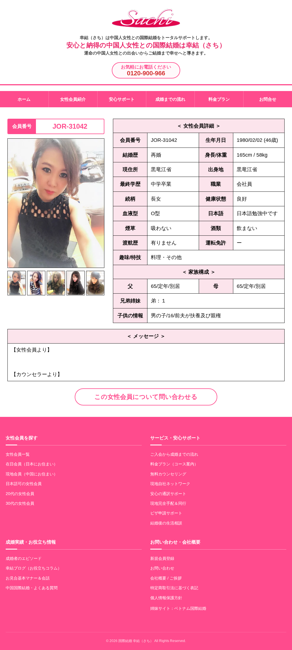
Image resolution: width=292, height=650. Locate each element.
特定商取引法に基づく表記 (174, 588)
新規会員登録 (162, 558)
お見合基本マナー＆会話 (28, 578)
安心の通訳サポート (168, 493)
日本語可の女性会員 (24, 483)
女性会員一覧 (18, 454)
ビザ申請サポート (166, 513)
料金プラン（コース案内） (174, 464)
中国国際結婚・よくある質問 (32, 588)
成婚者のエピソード (24, 558)
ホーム (24, 99)
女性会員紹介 (73, 99)
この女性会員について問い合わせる (146, 396)
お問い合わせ (162, 568)
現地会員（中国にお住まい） (32, 474)
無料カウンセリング (168, 474)
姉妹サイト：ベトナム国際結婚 (178, 608)
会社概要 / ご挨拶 (166, 578)
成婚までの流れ (170, 99)
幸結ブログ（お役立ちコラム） (34, 568)
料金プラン (219, 99)
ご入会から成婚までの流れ (174, 454)
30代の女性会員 (20, 503)
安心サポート (122, 99)
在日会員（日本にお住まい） (32, 464)
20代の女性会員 (20, 493)
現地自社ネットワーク (170, 483)
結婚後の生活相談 (166, 523)
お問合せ (267, 99)
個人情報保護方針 (166, 598)
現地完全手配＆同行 (168, 503)
